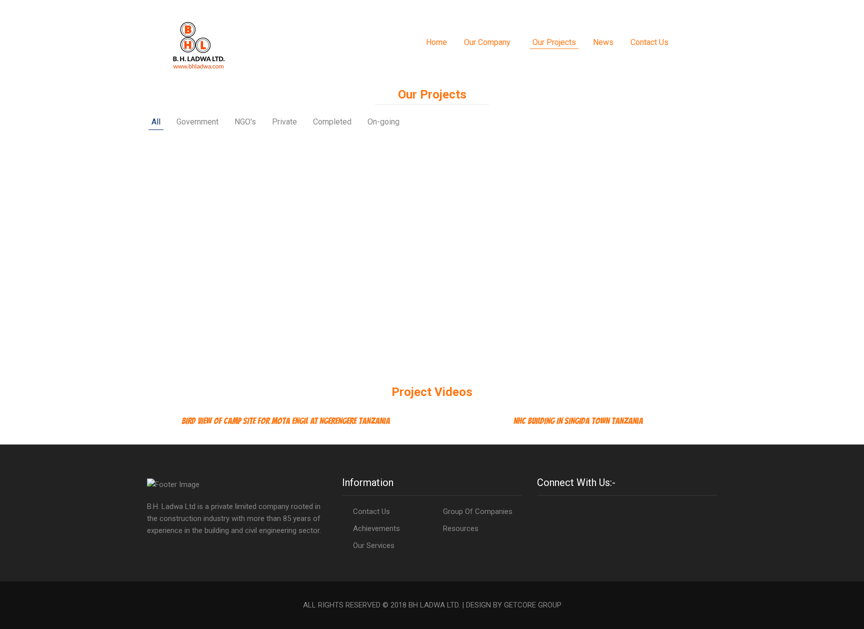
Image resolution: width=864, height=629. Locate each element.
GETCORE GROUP (533, 605)
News (603, 42)
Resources (460, 528)
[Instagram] (549, 511)
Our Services (373, 545)
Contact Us (649, 42)
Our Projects (554, 42)
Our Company (487, 42)
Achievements (376, 528)
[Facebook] (541, 511)
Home (436, 42)
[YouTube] (556, 511)
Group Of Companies (477, 511)
